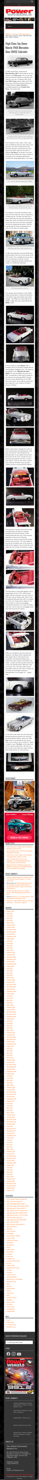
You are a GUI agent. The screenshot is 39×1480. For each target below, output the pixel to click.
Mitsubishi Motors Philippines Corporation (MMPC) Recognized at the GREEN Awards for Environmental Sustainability (19, 866)
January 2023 (10, 1009)
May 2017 (9, 1144)
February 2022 (11, 1032)
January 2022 (10, 1035)
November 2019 (11, 1094)
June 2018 (10, 1126)
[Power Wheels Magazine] (20, 14)
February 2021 (11, 1060)
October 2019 (10, 1096)
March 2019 (10, 1112)
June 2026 (10, 916)
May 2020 (9, 1080)
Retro (8, 1295)
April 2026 (9, 920)
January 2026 (10, 927)
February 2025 (11, 952)
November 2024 (11, 959)
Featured (9, 1254)
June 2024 (10, 971)
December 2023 (11, 984)
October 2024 (10, 961)
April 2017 (9, 1147)
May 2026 (9, 918)
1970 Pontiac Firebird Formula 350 (17, 1199)
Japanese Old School (13, 1268)
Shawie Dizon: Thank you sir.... (23, 1418)
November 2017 (11, 1131)
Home (9, 34)
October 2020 (10, 1069)
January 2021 (10, 1062)
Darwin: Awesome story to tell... (23, 1425)
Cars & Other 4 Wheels (13, 1236)
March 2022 (10, 1030)
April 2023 (9, 1003)
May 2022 (9, 1025)
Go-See (9, 1263)
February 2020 (11, 1087)
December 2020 (11, 1064)
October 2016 (10, 1160)
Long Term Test (11, 1274)
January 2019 (10, 1117)
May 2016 (9, 1172)
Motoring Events (11, 1281)
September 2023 (11, 991)
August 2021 (10, 1046)
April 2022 (9, 1028)
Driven (8, 1247)
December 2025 (11, 929)
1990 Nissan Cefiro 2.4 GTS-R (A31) (17, 1215)
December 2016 (11, 1156)
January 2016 (10, 1181)
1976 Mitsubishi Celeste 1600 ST (16, 1208)
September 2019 (11, 1099)
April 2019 (9, 1110)
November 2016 (11, 1158)
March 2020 (10, 1085)
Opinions (9, 1286)
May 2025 (9, 945)
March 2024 (10, 977)
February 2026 (11, 925)
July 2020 (9, 1076)
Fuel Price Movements (13, 1261)
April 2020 (9, 1083)
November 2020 (11, 1067)
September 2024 (11, 964)
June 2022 (10, 1023)
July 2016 (9, 1167)
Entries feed (10, 1322)
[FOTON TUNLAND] (19, 20)
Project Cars (10, 1293)
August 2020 (10, 1074)
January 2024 (10, 982)
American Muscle (12, 1226)
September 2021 (11, 1044)
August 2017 (10, 1138)
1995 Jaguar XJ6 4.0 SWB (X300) (16, 1220)
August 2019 (10, 1101)
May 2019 (9, 1108)
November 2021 (11, 1039)
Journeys (9, 1270)
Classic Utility (11, 1238)
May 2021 (9, 1053)
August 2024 (10, 966)
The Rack (15, 34)
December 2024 (11, 957)
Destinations (10, 1245)
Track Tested (10, 1306)
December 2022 (11, 1012)
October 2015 (10, 1188)
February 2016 (11, 1179)
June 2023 (10, 998)
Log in (8, 1320)
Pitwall (8, 1290)
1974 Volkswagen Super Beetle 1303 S (18, 1206)
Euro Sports (10, 1252)
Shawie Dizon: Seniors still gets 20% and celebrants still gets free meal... (23, 1434)
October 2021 (10, 1041)
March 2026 (10, 922)
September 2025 (11, 936)
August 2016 (10, 1165)
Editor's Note (10, 1249)
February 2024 (11, 980)
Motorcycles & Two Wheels (14, 1279)
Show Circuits (11, 1302)
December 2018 (11, 1119)
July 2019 (9, 1103)
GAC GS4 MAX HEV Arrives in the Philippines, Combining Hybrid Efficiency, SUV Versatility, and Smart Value (18, 860)
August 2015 (10, 1190)
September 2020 (11, 1071)
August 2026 (10, 911)
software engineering (13, 877)
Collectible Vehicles (12, 1240)
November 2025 (11, 932)
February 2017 (11, 1151)
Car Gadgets (10, 1233)
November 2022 (11, 1014)
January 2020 (10, 1090)
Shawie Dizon (11, 891)
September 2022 (11, 1016)
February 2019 (11, 1115)
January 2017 (10, 1154)
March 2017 (10, 1149)
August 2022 (10, 1019)
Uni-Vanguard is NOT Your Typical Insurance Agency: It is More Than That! (20, 879)
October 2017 (10, 1133)
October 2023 (10, 989)
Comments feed (11, 1324)
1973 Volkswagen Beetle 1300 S (16, 1204)
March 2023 (10, 1005)
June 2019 (10, 1106)
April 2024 (9, 975)
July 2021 (9, 1048)
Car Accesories (11, 1231)
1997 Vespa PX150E (13, 1222)
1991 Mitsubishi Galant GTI (15, 1217)
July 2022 (9, 1021)
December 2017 (11, 1128)
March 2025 (10, 950)
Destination (10, 1242)
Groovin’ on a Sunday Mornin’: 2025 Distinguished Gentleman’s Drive (18, 892)
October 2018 (10, 1124)
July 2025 (9, 941)
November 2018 (11, 1122)
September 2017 (11, 1135)
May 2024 (9, 973)
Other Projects (11, 1288)
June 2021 (10, 1051)
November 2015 (11, 1186)
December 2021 (11, 1037)
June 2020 (10, 1078)
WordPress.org (11, 1327)
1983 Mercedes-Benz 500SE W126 (17, 1213)
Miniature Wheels (25, 34)
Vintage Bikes (11, 1311)
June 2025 (10, 943)
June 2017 (10, 1142)
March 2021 (10, 1057)
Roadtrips (9, 1300)
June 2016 (10, 1170)
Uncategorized (11, 1309)
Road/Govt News (11, 1297)
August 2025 (10, 939)
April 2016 (9, 1174)
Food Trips (10, 1256)
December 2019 (11, 1092)
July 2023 (9, 996)
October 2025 (10, 934)
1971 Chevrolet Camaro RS (14, 1201)
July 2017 (9, 1140)
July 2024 (9, 968)
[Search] (32, 1)
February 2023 (11, 1007)
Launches (9, 1272)
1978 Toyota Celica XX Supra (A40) (17, 1210)
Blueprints (9, 1229)
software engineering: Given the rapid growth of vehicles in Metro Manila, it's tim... (23, 1404)
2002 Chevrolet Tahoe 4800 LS (15, 1224)
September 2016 (11, 1163)
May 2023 (9, 1000)
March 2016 (10, 1176)
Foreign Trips (10, 1258)
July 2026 (9, 913)
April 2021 (9, 1055)
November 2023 (11, 987)
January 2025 (10, 955)
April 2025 (9, 948)
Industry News (11, 1265)
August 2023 (10, 993)
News (8, 1284)
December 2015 (11, 1183)
